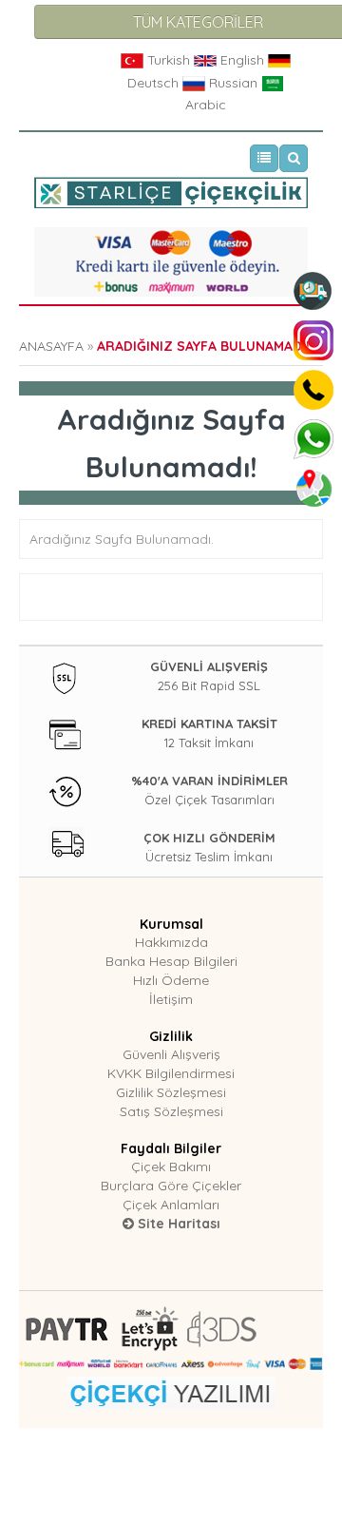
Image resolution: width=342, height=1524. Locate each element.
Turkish (168, 59)
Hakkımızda (171, 942)
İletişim (171, 999)
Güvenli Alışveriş (171, 1054)
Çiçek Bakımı (171, 1166)
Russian (233, 82)
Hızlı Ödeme (171, 980)
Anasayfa (51, 346)
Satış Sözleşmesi (171, 1111)
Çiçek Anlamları (171, 1204)
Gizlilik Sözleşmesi (171, 1092)
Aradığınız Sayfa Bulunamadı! (203, 346)
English (242, 59)
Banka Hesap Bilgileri (171, 961)
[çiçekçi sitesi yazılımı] (171, 1390)
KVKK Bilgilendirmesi (171, 1073)
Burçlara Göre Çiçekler (171, 1185)
